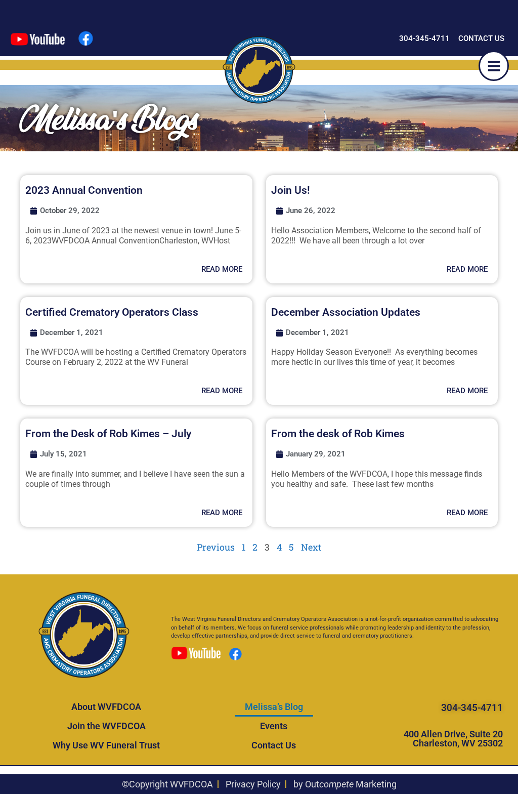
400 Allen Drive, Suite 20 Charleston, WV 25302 (453, 738)
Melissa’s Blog (274, 706)
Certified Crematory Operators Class (111, 312)
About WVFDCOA (106, 706)
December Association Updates (345, 312)
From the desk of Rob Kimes (338, 434)
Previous (216, 547)
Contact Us (273, 745)
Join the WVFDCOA (106, 726)
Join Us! (290, 190)
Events (273, 726)
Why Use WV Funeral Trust (106, 745)
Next (311, 547)
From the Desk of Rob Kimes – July (108, 434)
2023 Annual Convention (84, 190)
